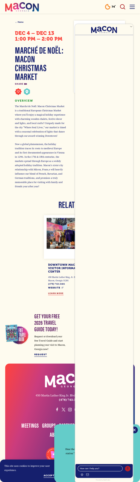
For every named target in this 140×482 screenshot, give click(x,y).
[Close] (134, 430)
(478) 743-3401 (56, 283)
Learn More (56, 293)
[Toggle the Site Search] (122, 6)
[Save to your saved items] (18, 91)
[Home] (22, 6)
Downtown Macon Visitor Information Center (65, 268)
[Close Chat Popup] (131, 27)
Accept (49, 476)
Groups (49, 425)
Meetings (30, 425)
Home (21, 22)
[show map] (27, 91)
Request (40, 354)
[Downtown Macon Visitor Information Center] (70, 233)
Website (54, 288)
